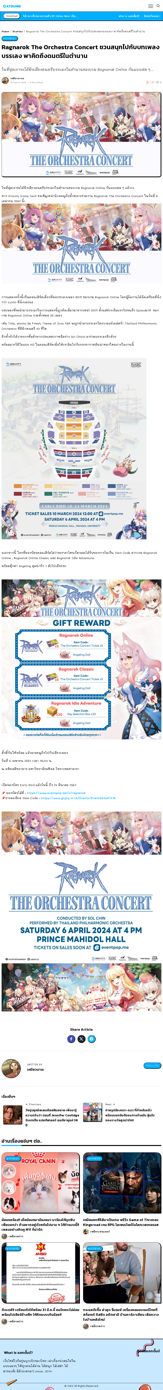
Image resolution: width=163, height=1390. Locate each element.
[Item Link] (40, 1183)
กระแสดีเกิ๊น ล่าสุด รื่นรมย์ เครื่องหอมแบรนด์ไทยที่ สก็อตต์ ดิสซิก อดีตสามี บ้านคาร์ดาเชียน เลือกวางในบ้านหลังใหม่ (121, 1314)
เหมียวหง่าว (16, 1236)
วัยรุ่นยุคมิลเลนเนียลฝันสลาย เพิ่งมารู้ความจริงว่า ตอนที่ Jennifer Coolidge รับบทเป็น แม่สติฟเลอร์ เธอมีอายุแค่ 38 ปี (52, 1118)
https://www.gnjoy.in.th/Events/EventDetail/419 (78, 798)
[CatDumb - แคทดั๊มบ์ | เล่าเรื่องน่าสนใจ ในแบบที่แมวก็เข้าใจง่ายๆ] (12, 6)
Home (5, 31)
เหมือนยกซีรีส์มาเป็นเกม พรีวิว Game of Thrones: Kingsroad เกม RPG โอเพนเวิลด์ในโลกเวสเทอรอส (121, 1222)
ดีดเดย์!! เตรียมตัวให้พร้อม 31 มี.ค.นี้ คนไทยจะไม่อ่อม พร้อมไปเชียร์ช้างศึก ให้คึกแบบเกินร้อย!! (40, 1312)
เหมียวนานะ (17, 78)
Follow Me (152, 1065)
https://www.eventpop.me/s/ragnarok (56, 793)
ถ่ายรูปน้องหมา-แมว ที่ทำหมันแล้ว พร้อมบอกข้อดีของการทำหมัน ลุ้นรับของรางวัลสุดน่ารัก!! (130, 1115)
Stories (18, 31)
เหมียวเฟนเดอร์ (100, 1231)
